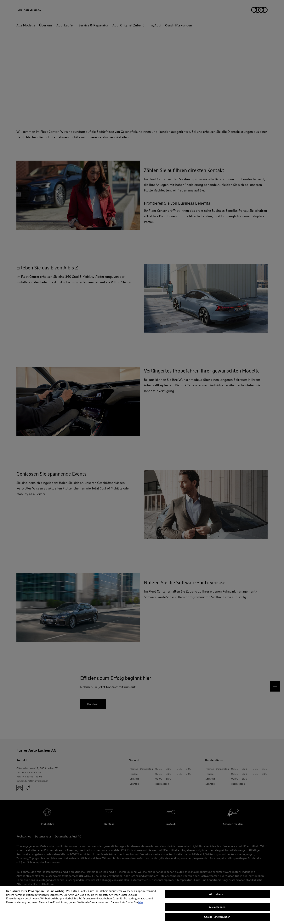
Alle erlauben (217, 894)
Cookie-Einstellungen (217, 916)
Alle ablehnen (217, 906)
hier (140, 902)
